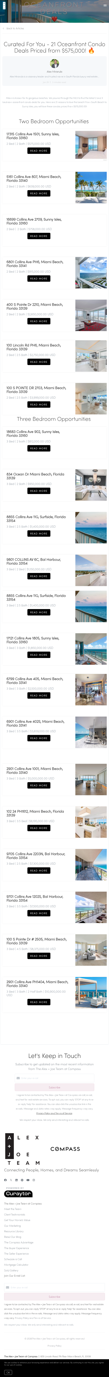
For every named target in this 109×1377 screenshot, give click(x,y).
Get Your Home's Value (17, 1220)
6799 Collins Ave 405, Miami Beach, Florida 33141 (35, 680)
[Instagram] (34, 1180)
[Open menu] (105, 5)
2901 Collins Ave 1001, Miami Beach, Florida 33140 (35, 770)
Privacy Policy (54, 1345)
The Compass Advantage (18, 1242)
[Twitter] (11, 1180)
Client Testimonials (14, 1214)
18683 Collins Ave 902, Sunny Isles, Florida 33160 (33, 433)
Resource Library (14, 1231)
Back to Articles (15, 28)
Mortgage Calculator (16, 1264)
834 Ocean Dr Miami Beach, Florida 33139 (35, 475)
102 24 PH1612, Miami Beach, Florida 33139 (35, 813)
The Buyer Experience (16, 1248)
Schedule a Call (13, 1259)
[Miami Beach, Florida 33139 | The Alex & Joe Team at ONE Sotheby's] (91, 485)
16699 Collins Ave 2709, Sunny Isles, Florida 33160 (34, 221)
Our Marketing (12, 1225)
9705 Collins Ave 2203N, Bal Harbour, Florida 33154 (36, 855)
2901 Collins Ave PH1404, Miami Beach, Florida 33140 (37, 983)
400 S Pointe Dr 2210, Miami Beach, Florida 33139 (35, 306)
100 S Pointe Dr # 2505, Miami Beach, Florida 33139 (37, 940)
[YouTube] (28, 1180)
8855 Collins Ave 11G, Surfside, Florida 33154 (36, 518)
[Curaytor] (18, 1196)
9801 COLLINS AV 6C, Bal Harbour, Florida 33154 (34, 561)
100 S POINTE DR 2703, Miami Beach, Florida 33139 (36, 389)
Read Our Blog (12, 1236)
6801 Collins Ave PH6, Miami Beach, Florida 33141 (35, 263)
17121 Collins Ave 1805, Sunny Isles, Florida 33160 (33, 639)
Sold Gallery (11, 1270)
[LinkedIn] (16, 1180)
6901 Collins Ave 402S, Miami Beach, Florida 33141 (35, 723)
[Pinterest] (22, 1180)
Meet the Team (12, 1209)
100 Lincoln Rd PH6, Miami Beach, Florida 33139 (34, 346)
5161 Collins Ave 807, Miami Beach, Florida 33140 (34, 178)
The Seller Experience (16, 1253)
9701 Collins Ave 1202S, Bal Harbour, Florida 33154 (35, 898)
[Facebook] (5, 1180)
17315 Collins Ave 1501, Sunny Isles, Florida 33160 (33, 135)
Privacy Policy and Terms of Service (54, 1113)
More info (27, 1364)
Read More (39, 150)
